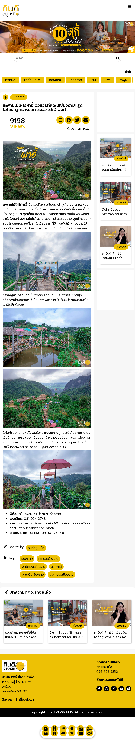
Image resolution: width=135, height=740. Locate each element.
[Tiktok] (114, 688)
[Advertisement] (116, 111)
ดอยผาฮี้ (56, 566)
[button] (129, 6)
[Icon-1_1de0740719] (128, 688)
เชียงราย (76, 79)
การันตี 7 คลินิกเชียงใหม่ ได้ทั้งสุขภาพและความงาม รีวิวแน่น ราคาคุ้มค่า (115, 256)
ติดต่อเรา (8, 699)
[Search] (117, 58)
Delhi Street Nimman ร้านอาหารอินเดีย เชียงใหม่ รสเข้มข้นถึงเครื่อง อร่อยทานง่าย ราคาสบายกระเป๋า (115, 212)
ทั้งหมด (10, 79)
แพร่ (108, 79)
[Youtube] (121, 688)
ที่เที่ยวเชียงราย (48, 558)
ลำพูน (123, 79)
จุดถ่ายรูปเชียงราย (61, 574)
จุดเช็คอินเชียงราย (33, 566)
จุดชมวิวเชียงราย (32, 574)
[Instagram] (106, 688)
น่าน (93, 79)
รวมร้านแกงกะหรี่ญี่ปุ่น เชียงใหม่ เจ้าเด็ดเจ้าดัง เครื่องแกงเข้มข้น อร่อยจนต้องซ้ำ (115, 167)
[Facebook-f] (99, 688)
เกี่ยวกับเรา (26, 699)
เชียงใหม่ (55, 79)
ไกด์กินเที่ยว (32, 79)
